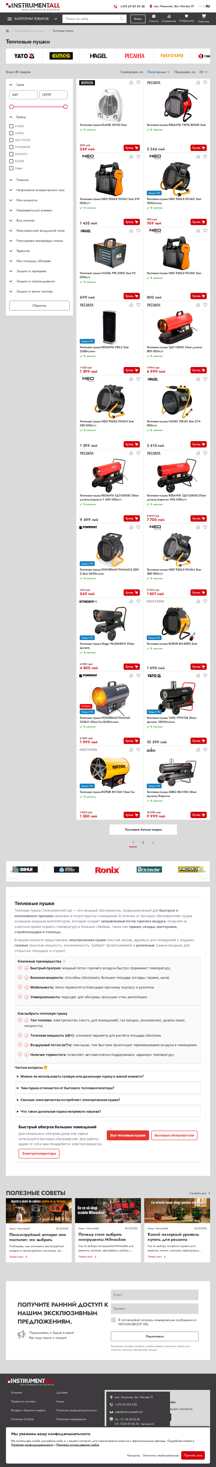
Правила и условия (23, 1401)
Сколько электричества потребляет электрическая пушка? (70, 1100)
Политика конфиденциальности (76, 1410)
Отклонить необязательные (161, 1455)
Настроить (133, 1455)
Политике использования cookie (77, 1445)
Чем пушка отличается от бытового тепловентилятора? (67, 1088)
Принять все (193, 1455)
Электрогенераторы (39, 1153)
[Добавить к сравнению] (131, 83)
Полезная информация (71, 1419)
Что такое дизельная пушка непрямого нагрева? (60, 1111)
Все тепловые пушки (128, 1135)
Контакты (16, 1392)
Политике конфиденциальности (32, 1445)
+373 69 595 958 (126, 1404)
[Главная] (33, 5)
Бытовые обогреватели (174, 1135)
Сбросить (39, 305)
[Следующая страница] (153, 842)
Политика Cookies (22, 1419)
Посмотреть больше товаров (143, 829)
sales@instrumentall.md (128, 1412)
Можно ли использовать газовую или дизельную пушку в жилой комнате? (82, 1076)
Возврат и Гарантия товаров (28, 1410)
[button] (121, 18)
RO (201, 6)
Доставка (62, 1392)
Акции (60, 1401)
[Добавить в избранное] (138, 83)
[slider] (11, 107)
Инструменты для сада (29, 31)
